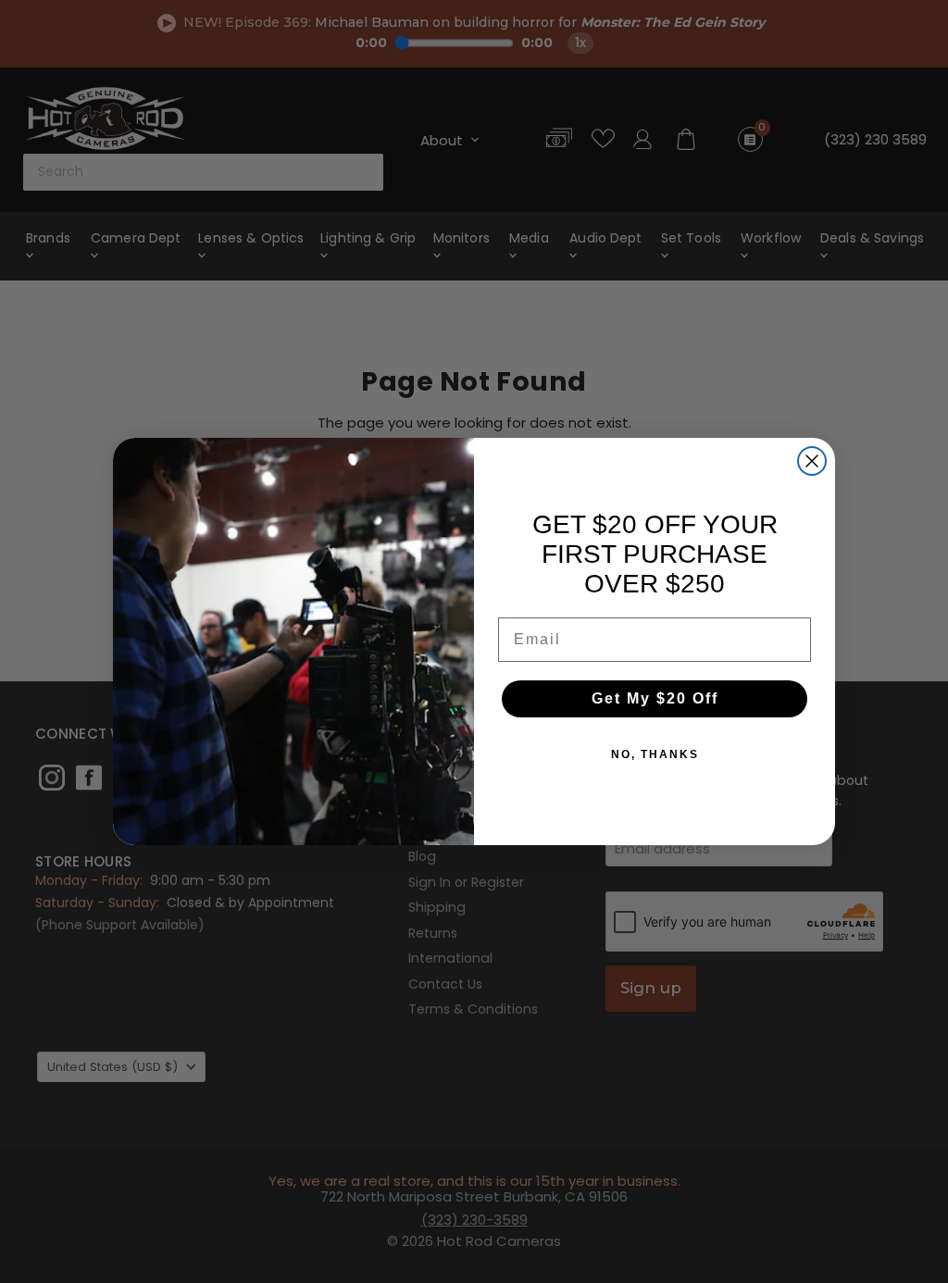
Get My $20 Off (655, 698)
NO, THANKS (655, 754)
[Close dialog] (812, 461)
